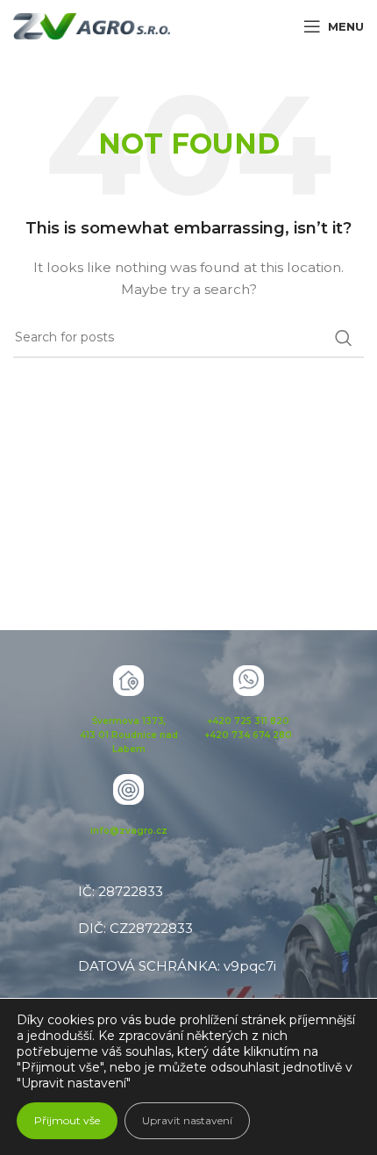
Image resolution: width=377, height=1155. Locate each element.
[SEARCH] (344, 338)
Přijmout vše (67, 1120)
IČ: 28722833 (120, 891)
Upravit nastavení (187, 1120)
